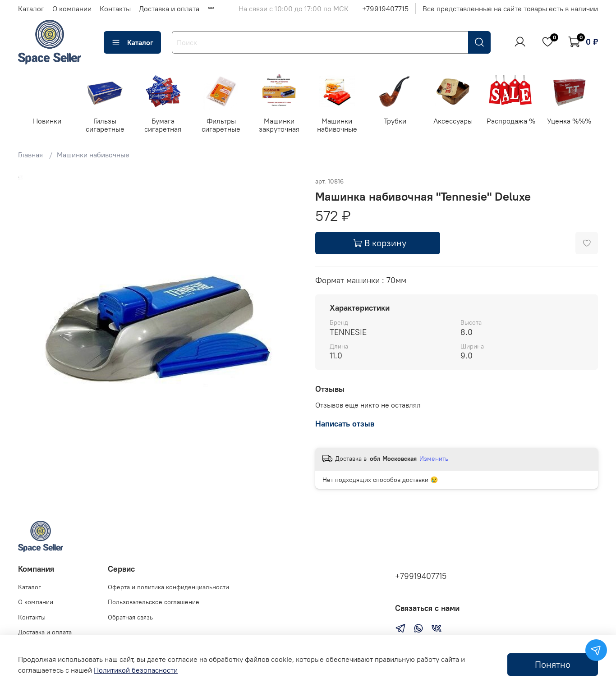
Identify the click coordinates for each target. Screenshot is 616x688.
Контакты (115, 8)
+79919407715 (385, 8)
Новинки (47, 120)
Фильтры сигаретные (221, 124)
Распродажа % (511, 120)
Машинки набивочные (337, 124)
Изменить (433, 458)
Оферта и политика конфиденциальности (168, 587)
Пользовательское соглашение (153, 602)
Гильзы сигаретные (105, 124)
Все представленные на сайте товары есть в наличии (510, 8)
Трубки (395, 120)
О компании (72, 8)
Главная (30, 154)
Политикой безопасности (136, 669)
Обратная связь (130, 617)
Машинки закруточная (279, 124)
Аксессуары (453, 120)
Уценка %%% (569, 120)
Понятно (552, 664)
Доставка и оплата (169, 8)
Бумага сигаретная (163, 124)
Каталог (31, 8)
